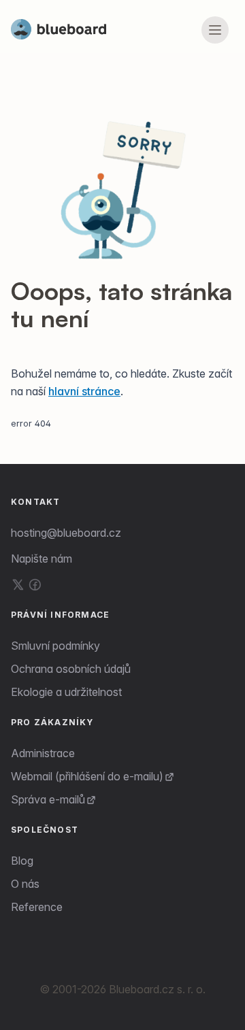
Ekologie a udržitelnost (66, 692)
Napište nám (41, 558)
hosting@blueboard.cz (66, 532)
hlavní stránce (84, 391)
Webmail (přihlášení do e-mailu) (87, 776)
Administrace (43, 753)
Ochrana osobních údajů (71, 669)
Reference (37, 907)
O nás (25, 884)
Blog (22, 860)
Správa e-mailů (48, 799)
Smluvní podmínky (55, 645)
